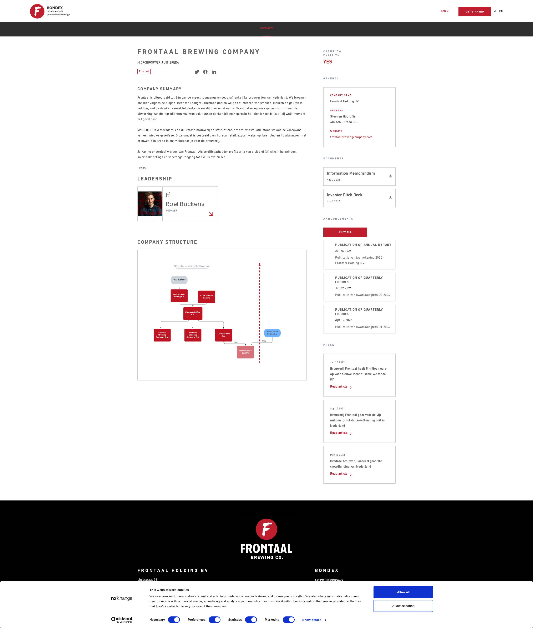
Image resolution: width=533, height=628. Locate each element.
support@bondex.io (329, 580)
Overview (266, 28)
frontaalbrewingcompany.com (351, 137)
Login (445, 11)
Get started (475, 11)
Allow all (403, 592)
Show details (311, 620)
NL (495, 11)
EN (501, 11)
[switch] (214, 619)
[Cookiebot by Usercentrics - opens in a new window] (122, 620)
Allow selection (403, 606)
